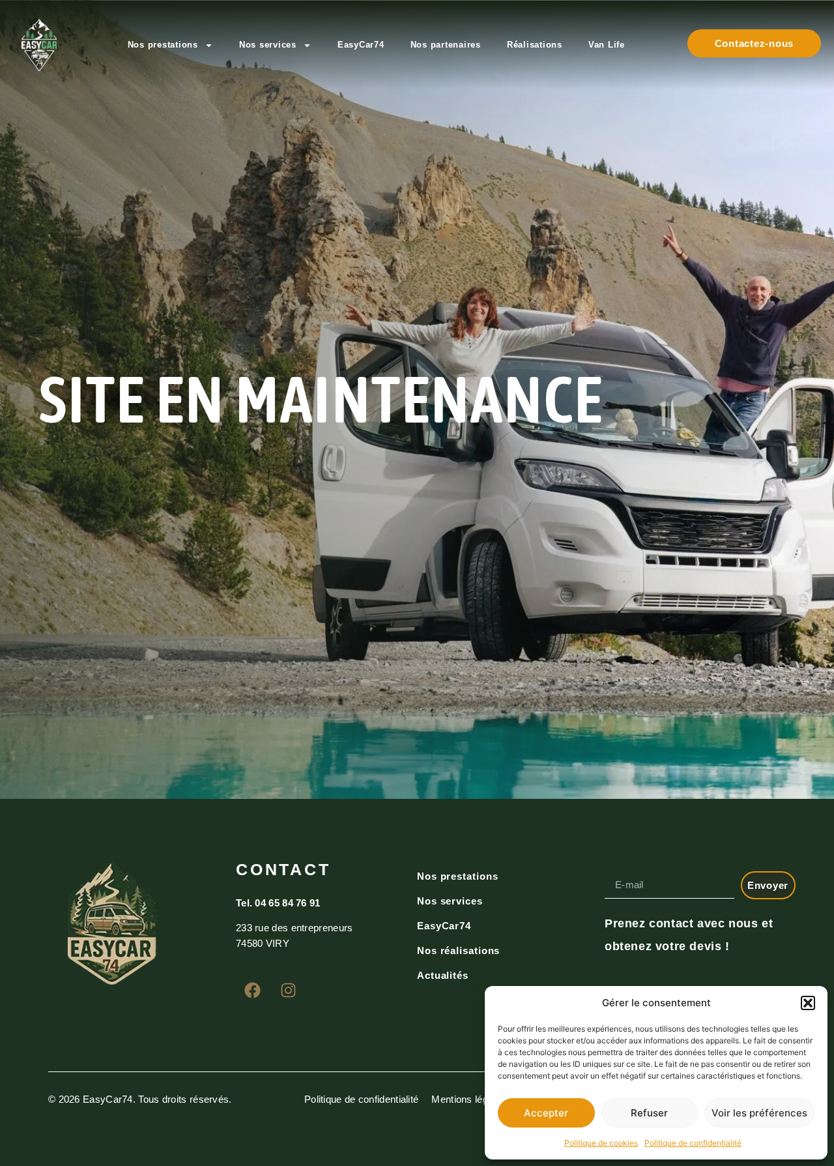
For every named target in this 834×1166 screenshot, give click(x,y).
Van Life (606, 45)
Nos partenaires (445, 45)
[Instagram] (288, 990)
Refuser (649, 1113)
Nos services (267, 45)
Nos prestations (163, 45)
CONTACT (283, 869)
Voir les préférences (759, 1113)
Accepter (546, 1113)
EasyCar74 (361, 45)
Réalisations (534, 45)
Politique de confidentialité (692, 1143)
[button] (807, 1002)
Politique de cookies (601, 1143)
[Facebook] (252, 990)
